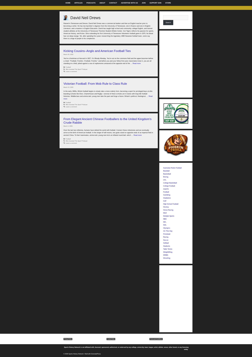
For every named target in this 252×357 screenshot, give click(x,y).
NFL (164, 222)
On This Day (167, 231)
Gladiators (167, 198)
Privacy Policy (68, 339)
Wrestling (166, 258)
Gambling (166, 195)
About (102, 3)
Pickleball (166, 234)
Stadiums (166, 246)
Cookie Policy (110, 339)
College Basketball (170, 183)
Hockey (166, 207)
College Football (169, 186)
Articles (78, 3)
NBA (165, 219)
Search (168, 22)
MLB (165, 213)
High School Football (170, 204)
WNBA (165, 255)
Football (68, 67)
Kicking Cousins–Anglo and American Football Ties (97, 51)
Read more (137, 63)
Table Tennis (167, 249)
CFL (164, 180)
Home (67, 3)
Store (168, 3)
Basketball (167, 174)
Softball (166, 243)
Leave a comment (71, 71)
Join (144, 3)
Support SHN (155, 3)
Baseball (166, 171)
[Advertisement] (176, 64)
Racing (165, 237)
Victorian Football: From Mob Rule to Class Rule (95, 83)
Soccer (165, 240)
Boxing (165, 177)
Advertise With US (129, 3)
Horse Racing (168, 210)
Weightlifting (167, 252)
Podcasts (90, 3)
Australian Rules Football (172, 168)
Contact (113, 3)
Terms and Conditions (156, 339)
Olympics (166, 228)
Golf (164, 201)
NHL (164, 225)
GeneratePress (96, 354)
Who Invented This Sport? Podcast (76, 69)
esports (166, 189)
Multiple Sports (168, 216)
